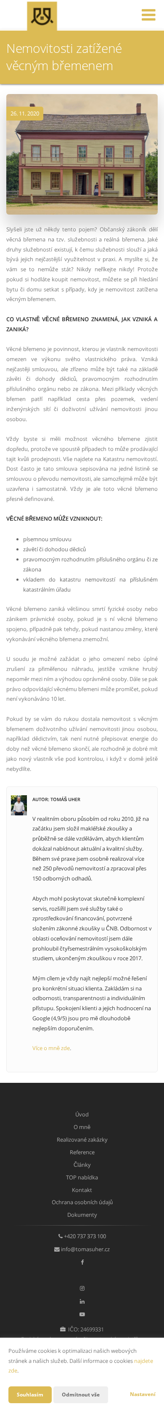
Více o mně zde (51, 1048)
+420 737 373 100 (85, 1236)
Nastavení (143, 1394)
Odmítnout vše (81, 1394)
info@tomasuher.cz (85, 1249)
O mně (82, 1127)
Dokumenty (82, 1214)
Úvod (82, 1114)
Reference (82, 1152)
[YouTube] (82, 1314)
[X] (82, 1275)
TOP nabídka (82, 1177)
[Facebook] (82, 1262)
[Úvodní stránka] (41, 15)
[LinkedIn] (82, 1301)
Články (82, 1164)
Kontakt (82, 1190)
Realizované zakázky (82, 1139)
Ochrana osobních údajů (82, 1202)
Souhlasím (30, 1394)
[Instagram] (82, 1288)
